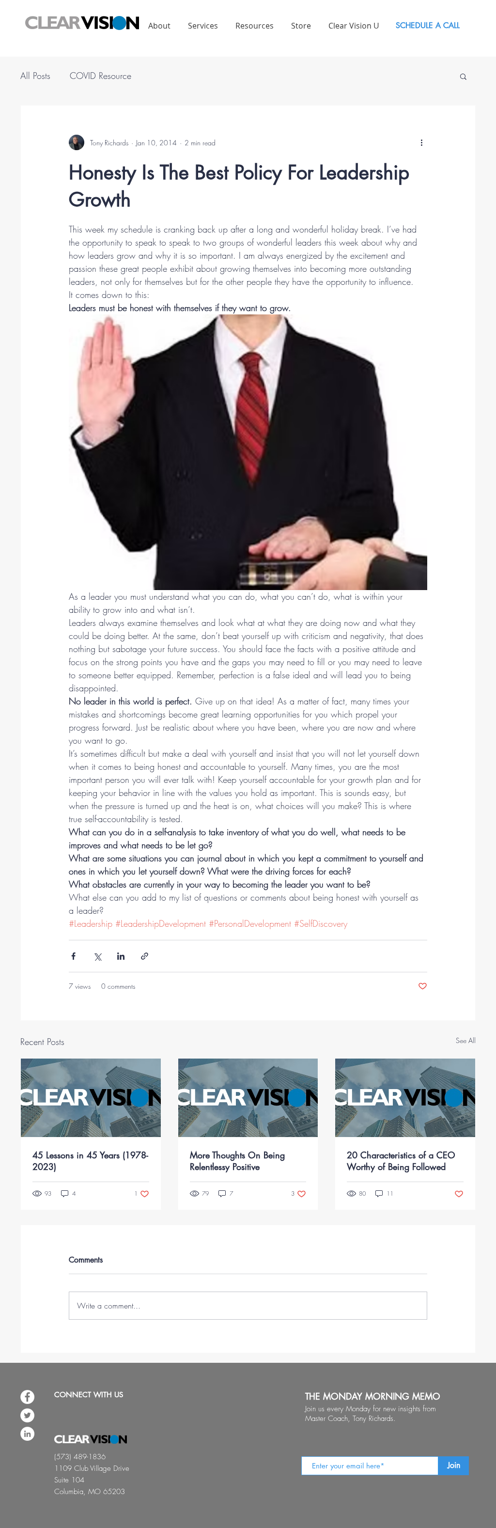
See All (466, 1040)
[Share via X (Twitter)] (97, 956)
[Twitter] (27, 1415)
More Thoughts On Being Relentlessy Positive (237, 1160)
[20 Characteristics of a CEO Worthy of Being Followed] (405, 1098)
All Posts (35, 75)
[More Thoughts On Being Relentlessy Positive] (248, 1098)
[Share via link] (144, 956)
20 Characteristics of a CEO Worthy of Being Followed (401, 1160)
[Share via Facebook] (73, 956)
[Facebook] (27, 1397)
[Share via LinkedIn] (120, 956)
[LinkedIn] (27, 1434)
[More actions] (421, 142)
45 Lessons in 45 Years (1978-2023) (90, 1160)
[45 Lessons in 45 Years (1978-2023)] (91, 1098)
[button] (463, 76)
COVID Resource (100, 75)
